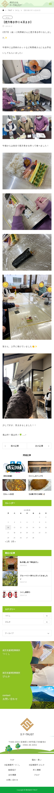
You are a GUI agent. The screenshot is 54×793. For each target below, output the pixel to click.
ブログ (37, 774)
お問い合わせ (12, 779)
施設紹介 (12, 769)
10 (8, 527)
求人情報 (37, 769)
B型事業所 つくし (12, 764)
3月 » (13, 541)
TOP (12, 759)
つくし (7, 17)
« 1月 (7, 541)
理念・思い (37, 759)
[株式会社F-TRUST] (11, 4)
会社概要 (12, 774)
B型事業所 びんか (37, 764)
